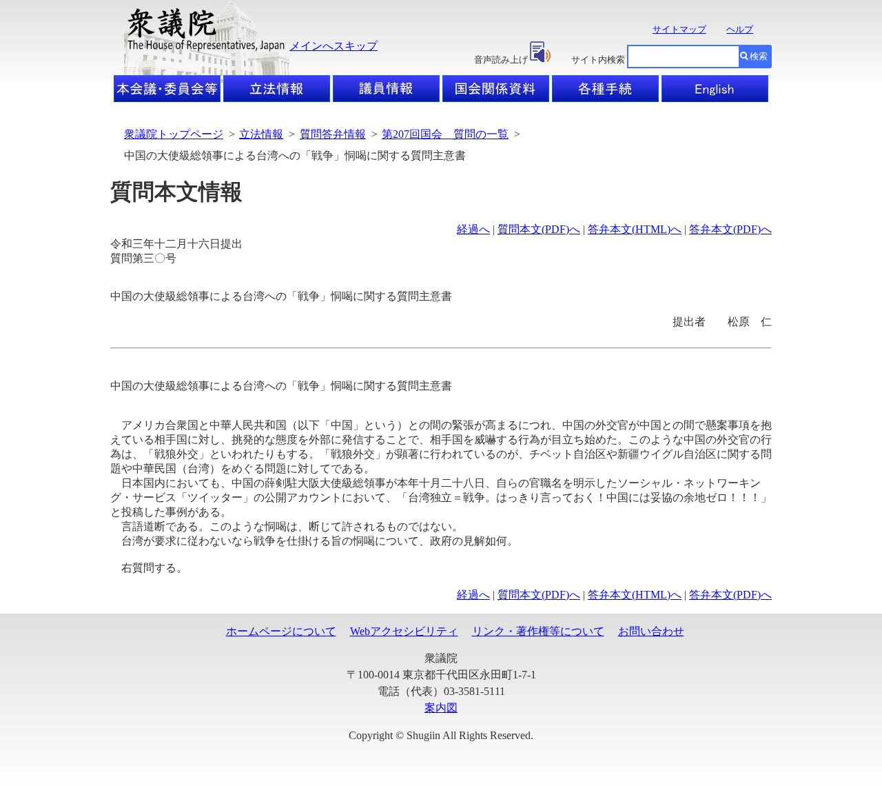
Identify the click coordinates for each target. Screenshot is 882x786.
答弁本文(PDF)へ (730, 229)
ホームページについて (281, 631)
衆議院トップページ (173, 134)
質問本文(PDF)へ (539, 229)
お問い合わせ (651, 631)
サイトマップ (679, 29)
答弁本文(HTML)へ (634, 229)
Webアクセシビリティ (404, 631)
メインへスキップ (333, 46)
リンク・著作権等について (538, 631)
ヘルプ (739, 29)
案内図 (441, 708)
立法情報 (261, 134)
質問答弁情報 (333, 134)
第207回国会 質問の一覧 (445, 134)
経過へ (473, 229)
